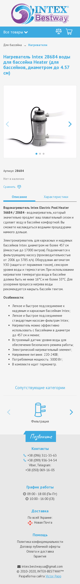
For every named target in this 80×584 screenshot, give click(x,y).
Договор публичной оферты (40, 546)
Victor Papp (53, 576)
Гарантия (40, 556)
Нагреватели (37, 45)
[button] (71, 122)
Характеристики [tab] (56, 197)
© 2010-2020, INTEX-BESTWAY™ (40, 571)
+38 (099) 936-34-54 (42, 460)
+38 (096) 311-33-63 (42, 455)
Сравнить (9, 187)
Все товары (13, 32)
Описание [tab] (19, 197)
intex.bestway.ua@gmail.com (42, 566)
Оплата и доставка (40, 551)
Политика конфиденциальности (40, 542)
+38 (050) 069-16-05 (40, 470)
